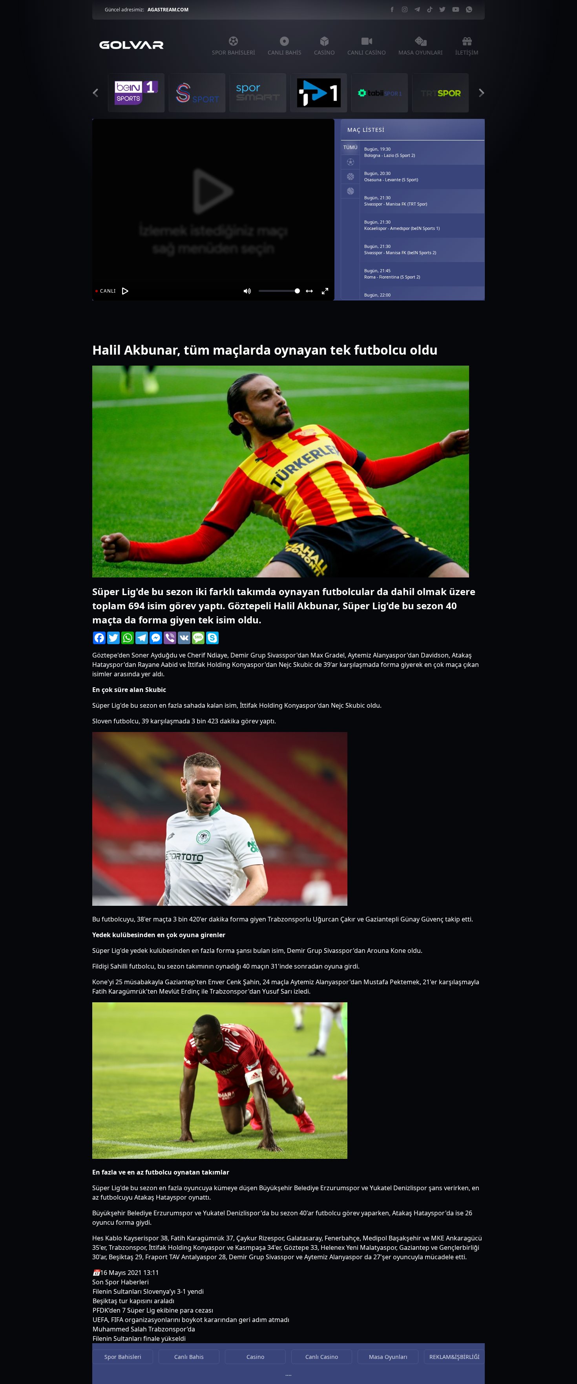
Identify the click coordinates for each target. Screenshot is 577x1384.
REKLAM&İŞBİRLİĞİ (454, 1356)
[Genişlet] (309, 291)
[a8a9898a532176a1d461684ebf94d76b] (108, 329)
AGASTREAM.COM (168, 9)
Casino (255, 1356)
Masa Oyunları (388, 1356)
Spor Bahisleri (122, 1356)
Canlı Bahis (189, 1356)
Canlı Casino (321, 1356)
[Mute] (247, 291)
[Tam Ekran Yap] (325, 291)
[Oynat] (125, 291)
